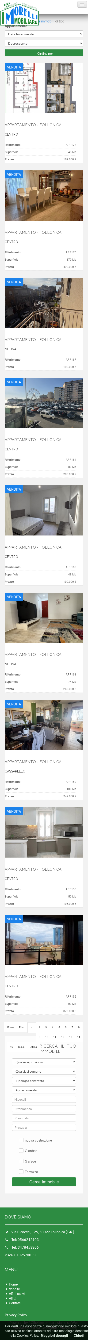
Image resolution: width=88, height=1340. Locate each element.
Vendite (14, 1288)
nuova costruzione (38, 1140)
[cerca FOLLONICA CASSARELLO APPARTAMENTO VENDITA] (44, 725)
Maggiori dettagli (54, 1335)
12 (62, 1037)
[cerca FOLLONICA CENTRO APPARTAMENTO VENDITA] (44, 88)
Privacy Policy (16, 1315)
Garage (30, 1161)
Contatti (14, 1302)
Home (13, 1284)
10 (46, 1037)
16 (11, 1047)
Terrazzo (31, 1171)
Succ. (21, 1047)
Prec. (22, 1027)
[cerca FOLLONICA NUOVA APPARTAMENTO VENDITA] (44, 303)
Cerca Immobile (44, 1182)
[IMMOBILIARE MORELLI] (19, 14)
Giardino (31, 1150)
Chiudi (79, 1335)
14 (78, 1037)
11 (54, 1037)
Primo (10, 1027)
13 (70, 1037)
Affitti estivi (17, 1293)
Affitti (12, 1298)
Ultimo (33, 1047)
